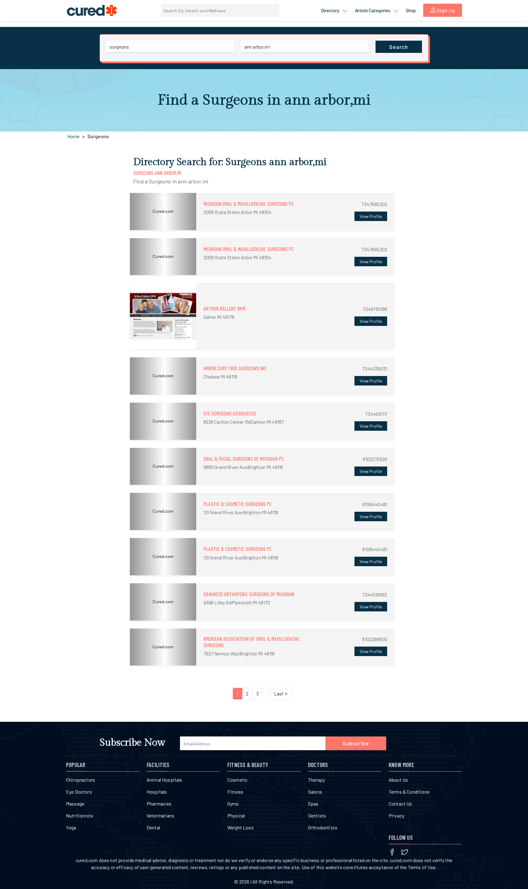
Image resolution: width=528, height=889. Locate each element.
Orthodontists (322, 827)
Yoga (71, 827)
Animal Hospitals (164, 780)
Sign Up (445, 10)
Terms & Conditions (409, 792)
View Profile (371, 216)
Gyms (233, 803)
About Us (398, 780)
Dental (153, 827)
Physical (236, 815)
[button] (262, 212)
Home (73, 136)
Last (279, 693)
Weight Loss (240, 827)
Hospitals (157, 792)
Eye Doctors (79, 792)
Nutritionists (79, 815)
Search (398, 46)
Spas (313, 803)
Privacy (396, 815)
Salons (315, 792)
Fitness (235, 792)
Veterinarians (160, 815)
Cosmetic (237, 780)
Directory (330, 10)
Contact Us (400, 803)
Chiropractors (80, 780)
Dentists (317, 815)
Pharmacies (159, 803)
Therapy (316, 780)
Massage (75, 803)
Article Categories (373, 10)
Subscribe (356, 743)
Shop (411, 10)
